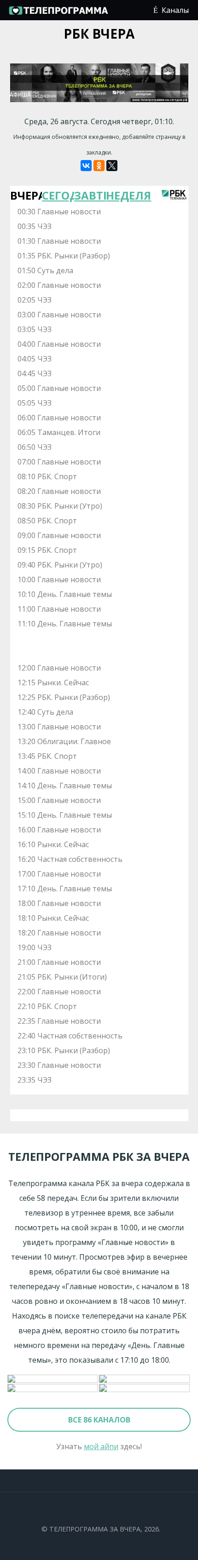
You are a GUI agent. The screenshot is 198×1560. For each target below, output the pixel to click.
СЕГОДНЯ (58, 195)
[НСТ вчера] (145, 1388)
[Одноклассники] (99, 165)
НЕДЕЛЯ (122, 195)
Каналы (175, 10)
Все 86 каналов (99, 1420)
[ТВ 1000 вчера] (53, 1388)
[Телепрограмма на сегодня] (58, 14)
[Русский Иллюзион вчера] (145, 1379)
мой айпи (101, 1446)
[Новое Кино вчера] (53, 1379)
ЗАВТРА (90, 195)
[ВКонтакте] (86, 165)
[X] (111, 165)
